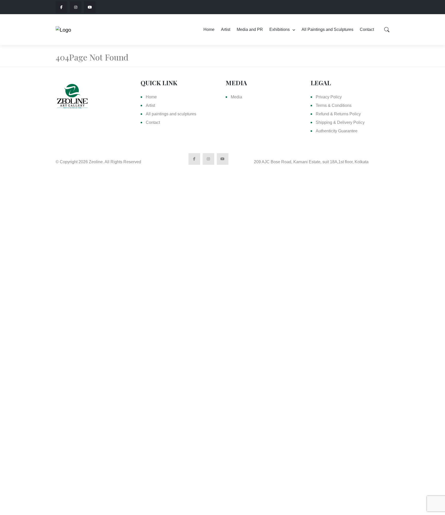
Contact (367, 29)
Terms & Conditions (334, 105)
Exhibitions (279, 29)
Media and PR (250, 29)
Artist (225, 29)
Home (209, 29)
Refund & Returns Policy (338, 114)
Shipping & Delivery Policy (340, 122)
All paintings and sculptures (171, 114)
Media (236, 97)
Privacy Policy (329, 97)
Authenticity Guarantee (336, 131)
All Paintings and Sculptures (327, 29)
